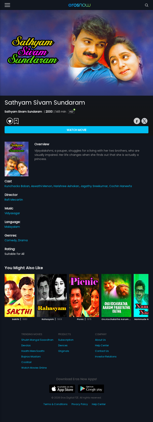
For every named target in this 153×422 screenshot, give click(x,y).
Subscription (66, 340)
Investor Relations (106, 356)
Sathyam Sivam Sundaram (24, 112)
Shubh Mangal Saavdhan (37, 340)
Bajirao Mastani (31, 356)
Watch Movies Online (34, 367)
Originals (63, 351)
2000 (49, 112)
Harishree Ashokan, (67, 186)
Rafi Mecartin (14, 200)
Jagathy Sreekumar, (94, 186)
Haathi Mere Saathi (32, 351)
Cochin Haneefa (120, 186)
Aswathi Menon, (42, 186)
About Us (100, 340)
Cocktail (26, 362)
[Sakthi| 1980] (19, 295)
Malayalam (12, 227)
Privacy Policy (80, 404)
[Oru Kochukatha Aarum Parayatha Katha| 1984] (116, 295)
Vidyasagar (12, 213)
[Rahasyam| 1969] (52, 295)
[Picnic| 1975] (84, 295)
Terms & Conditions (55, 404)
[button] (141, 295)
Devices (63, 345)
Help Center (102, 345)
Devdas (26, 345)
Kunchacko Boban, (18, 186)
